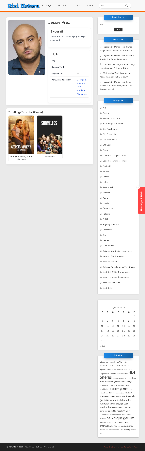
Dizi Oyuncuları (110, 134)
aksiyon (110, 369)
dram (134, 378)
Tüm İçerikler (109, 246)
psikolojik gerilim (120, 418)
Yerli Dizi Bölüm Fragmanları (116, 272)
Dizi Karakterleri (110, 129)
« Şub (102, 346)
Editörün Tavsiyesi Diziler (115, 155)
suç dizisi (118, 422)
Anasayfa (47, 5)
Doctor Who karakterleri (122, 378)
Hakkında (63, 5)
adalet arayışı (106, 362)
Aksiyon (106, 113)
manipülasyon (118, 407)
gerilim (114, 388)
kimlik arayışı (116, 403)
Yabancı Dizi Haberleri (113, 256)
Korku (105, 198)
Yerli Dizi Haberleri (112, 283)
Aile (104, 108)
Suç (104, 235)
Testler (106, 240)
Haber (106, 182)
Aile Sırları (121, 366)
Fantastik (107, 166)
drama (103, 381)
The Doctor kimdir (112, 430)
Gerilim (106, 171)
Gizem (106, 177)
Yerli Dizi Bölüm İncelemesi (116, 277)
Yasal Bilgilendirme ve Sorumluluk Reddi (121, 447)
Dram (105, 150)
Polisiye (106, 214)
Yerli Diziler (108, 288)
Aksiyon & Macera (111, 118)
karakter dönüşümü (116, 396)
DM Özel (107, 145)
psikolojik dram (115, 415)
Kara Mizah (108, 187)
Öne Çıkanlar (109, 208)
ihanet (111, 393)
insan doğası (119, 393)
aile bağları (117, 362)
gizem (124, 388)
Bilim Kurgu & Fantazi (113, 123)
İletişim (90, 5)
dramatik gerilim (113, 382)
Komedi (106, 192)
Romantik (107, 230)
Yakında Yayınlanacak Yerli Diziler (119, 267)
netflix (113, 411)
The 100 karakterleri (122, 426)
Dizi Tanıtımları (110, 139)
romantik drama (105, 422)
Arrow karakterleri (121, 369)
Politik (105, 219)
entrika (124, 382)
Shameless (82, 94)
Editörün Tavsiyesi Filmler (115, 161)
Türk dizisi (124, 430)
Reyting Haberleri (111, 224)
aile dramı (112, 366)
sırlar (111, 426)
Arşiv (77, 5)
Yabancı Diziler (110, 261)
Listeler (106, 203)
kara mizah (116, 400)
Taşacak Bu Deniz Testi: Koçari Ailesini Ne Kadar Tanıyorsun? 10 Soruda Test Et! (116, 85)
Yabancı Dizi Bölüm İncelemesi (117, 251)
